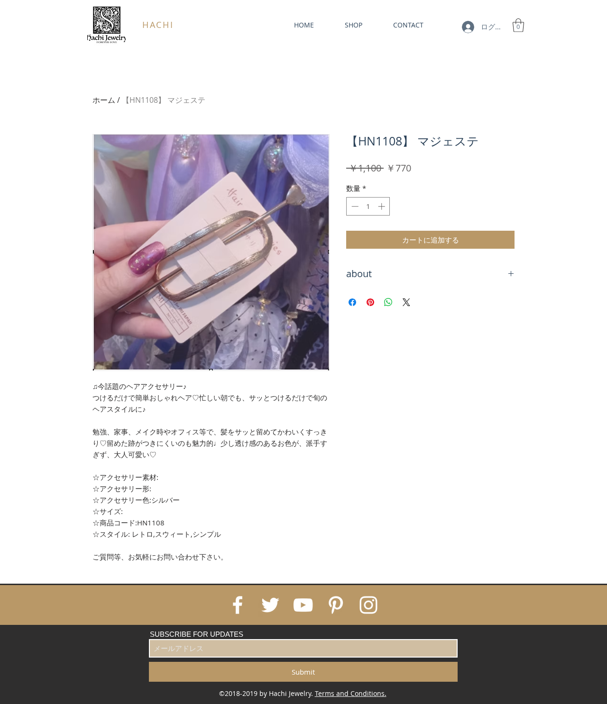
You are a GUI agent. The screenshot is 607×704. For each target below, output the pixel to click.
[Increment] (382, 206)
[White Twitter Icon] (270, 605)
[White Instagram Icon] (368, 605)
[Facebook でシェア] (352, 302)
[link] (518, 25)
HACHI (158, 24)
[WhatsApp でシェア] (388, 302)
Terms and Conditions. (350, 693)
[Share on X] (406, 302)
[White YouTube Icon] (303, 605)
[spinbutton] (368, 206)
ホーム (103, 100)
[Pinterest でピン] (370, 302)
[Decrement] (354, 206)
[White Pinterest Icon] (336, 605)
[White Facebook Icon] (237, 605)
